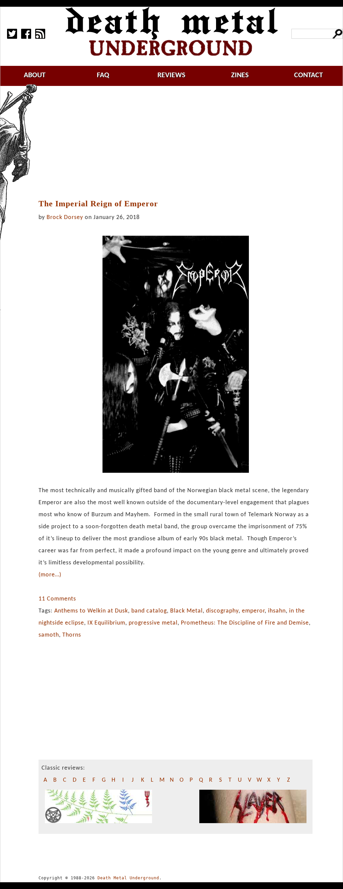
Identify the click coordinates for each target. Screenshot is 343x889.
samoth (49, 635)
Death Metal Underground (128, 878)
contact (308, 75)
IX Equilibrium (106, 623)
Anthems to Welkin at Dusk (91, 611)
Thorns (71, 635)
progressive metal (153, 623)
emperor (253, 611)
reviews (171, 75)
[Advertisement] (180, 143)
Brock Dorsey (65, 217)
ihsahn (277, 611)
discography (222, 611)
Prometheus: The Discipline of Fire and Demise (245, 623)
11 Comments (57, 599)
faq (103, 75)
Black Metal (186, 611)
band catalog (149, 611)
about (35, 75)
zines (240, 75)
